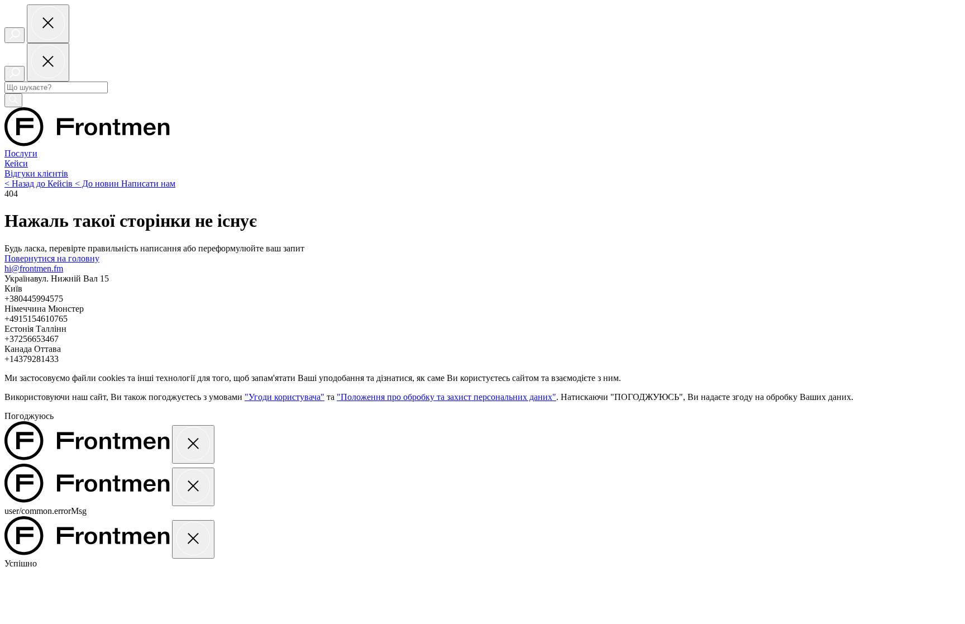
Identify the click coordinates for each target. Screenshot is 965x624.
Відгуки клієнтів (36, 173)
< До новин (98, 183)
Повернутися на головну (51, 258)
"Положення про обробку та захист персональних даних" (446, 397)
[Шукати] (13, 100)
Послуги (20, 153)
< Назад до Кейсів (39, 183)
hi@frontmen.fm (33, 268)
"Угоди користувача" (284, 397)
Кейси (16, 163)
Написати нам (148, 183)
